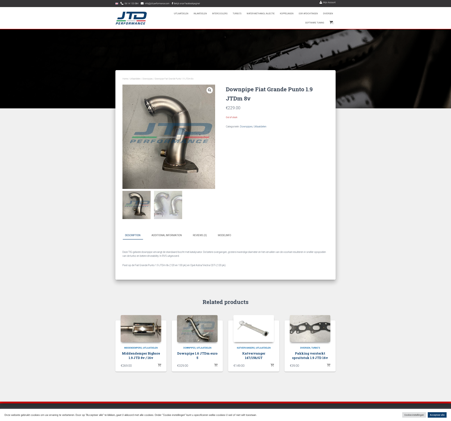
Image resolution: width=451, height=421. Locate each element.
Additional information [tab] (167, 235)
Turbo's (315, 348)
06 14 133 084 (131, 3)
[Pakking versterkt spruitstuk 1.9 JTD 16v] (310, 328)
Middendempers (133, 348)
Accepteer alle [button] (437, 415)
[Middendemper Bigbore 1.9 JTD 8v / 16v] (141, 328)
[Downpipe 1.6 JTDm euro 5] (197, 328)
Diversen (328, 13)
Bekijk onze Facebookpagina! (187, 3)
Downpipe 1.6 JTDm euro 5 (197, 355)
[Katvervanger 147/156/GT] (253, 328)
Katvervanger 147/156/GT (253, 355)
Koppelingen (287, 13)
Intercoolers (219, 13)
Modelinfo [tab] (224, 235)
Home (125, 79)
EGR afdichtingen (308, 13)
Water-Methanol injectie (261, 13)
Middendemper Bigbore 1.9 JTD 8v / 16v (141, 355)
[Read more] (159, 365)
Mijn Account (329, 2)
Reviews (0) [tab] (200, 235)
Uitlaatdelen (181, 13)
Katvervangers (246, 348)
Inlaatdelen (200, 13)
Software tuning (314, 22)
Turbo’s (237, 13)
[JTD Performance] (131, 18)
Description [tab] (132, 235)
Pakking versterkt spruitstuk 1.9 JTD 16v (310, 355)
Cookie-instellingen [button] (414, 415)
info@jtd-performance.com (157, 3)
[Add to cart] (216, 365)
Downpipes (148, 79)
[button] (209, 90)
